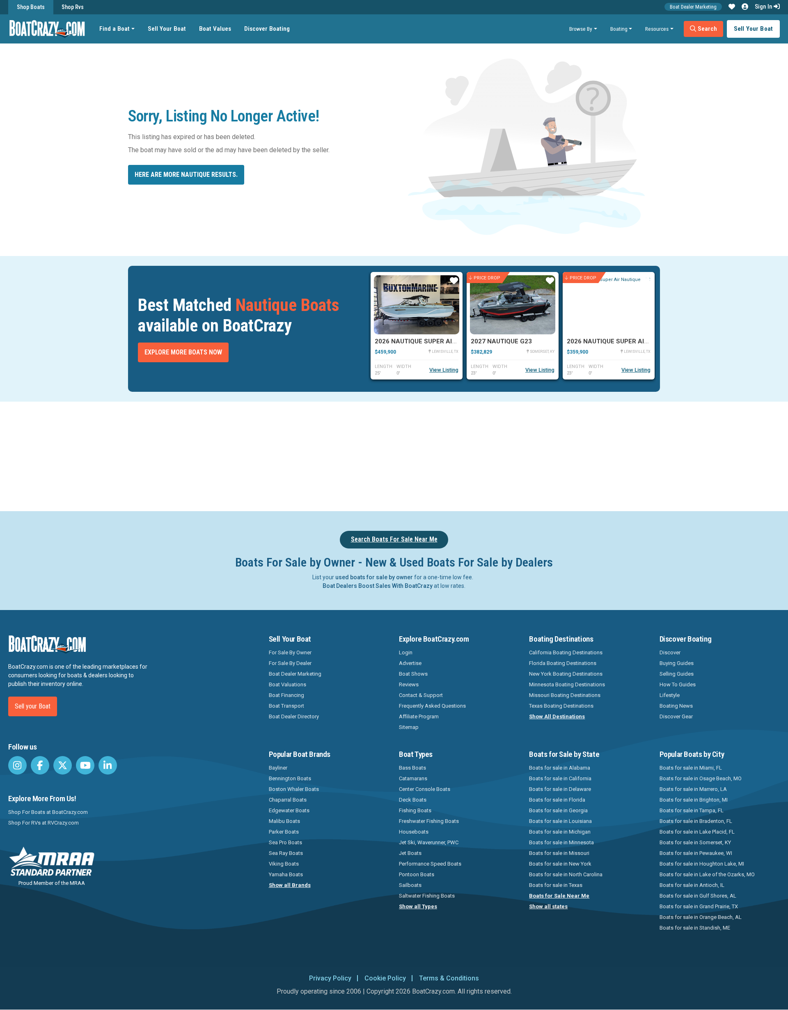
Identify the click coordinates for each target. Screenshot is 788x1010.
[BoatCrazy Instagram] (17, 765)
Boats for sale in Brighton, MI (694, 800)
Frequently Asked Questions (432, 706)
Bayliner (278, 768)
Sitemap (409, 727)
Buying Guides (677, 663)
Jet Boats (410, 853)
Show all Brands (290, 885)
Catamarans (413, 778)
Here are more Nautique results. (186, 174)
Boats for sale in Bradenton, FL (696, 821)
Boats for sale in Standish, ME (695, 928)
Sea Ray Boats (286, 853)
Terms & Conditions (449, 978)
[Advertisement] (440, 455)
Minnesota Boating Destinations (567, 684)
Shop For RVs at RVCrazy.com (43, 823)
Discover (670, 652)
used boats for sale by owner (374, 577)
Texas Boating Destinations (561, 706)
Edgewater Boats (289, 810)
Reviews (409, 684)
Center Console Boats (424, 789)
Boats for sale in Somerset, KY (695, 842)
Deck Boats (412, 800)
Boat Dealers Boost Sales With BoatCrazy (378, 586)
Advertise (410, 663)
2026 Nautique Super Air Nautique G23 (630, 341)
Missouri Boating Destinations (564, 695)
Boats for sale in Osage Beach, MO (701, 778)
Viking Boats (284, 864)
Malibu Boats (284, 821)
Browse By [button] (580, 28)
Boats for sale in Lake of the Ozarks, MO (707, 874)
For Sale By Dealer (290, 663)
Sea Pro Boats (285, 842)
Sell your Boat (32, 706)
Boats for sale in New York (560, 864)
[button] (731, 7)
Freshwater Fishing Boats (429, 821)
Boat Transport (286, 706)
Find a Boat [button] (114, 28)
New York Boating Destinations (565, 674)
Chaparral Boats (288, 800)
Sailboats (410, 885)
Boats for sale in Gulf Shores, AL (698, 896)
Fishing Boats (415, 810)
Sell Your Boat (167, 28)
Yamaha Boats (286, 874)
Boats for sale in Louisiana (560, 821)
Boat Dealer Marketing (693, 7)
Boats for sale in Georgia (558, 810)
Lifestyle (670, 695)
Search (706, 28)
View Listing (443, 369)
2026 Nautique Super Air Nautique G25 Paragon (454, 341)
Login (405, 652)
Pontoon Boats (416, 874)
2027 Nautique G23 (501, 341)
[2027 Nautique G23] (513, 305)
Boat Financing (286, 695)
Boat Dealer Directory (294, 716)
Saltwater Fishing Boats (427, 896)
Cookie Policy (385, 978)
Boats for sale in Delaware (560, 789)
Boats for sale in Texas (555, 885)
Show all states (548, 906)
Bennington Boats (290, 778)
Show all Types (418, 906)
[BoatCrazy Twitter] (62, 765)
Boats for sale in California (560, 778)
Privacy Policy (330, 978)
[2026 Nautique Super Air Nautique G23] (609, 305)
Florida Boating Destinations (562, 663)
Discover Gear (676, 716)
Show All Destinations (557, 716)
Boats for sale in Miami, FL (691, 768)
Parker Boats (284, 832)
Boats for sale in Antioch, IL (692, 885)
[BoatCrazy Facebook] (40, 765)
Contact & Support (421, 695)
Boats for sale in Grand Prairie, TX (699, 906)
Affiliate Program (419, 716)
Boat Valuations (287, 684)
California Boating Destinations (565, 652)
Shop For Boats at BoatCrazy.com (48, 812)
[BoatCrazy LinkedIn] (107, 765)
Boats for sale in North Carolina (565, 874)
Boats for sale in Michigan (560, 832)
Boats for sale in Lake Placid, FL (697, 832)
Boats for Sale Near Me (559, 896)
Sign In (764, 6)
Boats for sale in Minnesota (561, 842)
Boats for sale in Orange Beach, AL (701, 917)
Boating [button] (619, 28)
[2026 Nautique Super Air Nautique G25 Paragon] (417, 305)
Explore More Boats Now (183, 352)
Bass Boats (412, 768)
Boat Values (215, 28)
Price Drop (487, 277)
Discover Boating (267, 28)
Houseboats (413, 832)
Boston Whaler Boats (294, 789)
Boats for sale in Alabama (559, 768)
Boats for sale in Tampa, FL (692, 810)
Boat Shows (413, 674)
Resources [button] (657, 28)
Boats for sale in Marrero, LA (693, 789)
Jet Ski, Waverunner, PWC (428, 842)
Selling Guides (677, 674)
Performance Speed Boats (430, 864)
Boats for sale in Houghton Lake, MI (702, 864)
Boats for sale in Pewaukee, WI (696, 853)
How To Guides (678, 684)
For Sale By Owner (290, 652)
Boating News (676, 706)
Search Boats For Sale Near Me (394, 539)
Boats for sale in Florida (557, 800)
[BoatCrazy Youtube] (85, 765)
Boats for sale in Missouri (559, 853)
